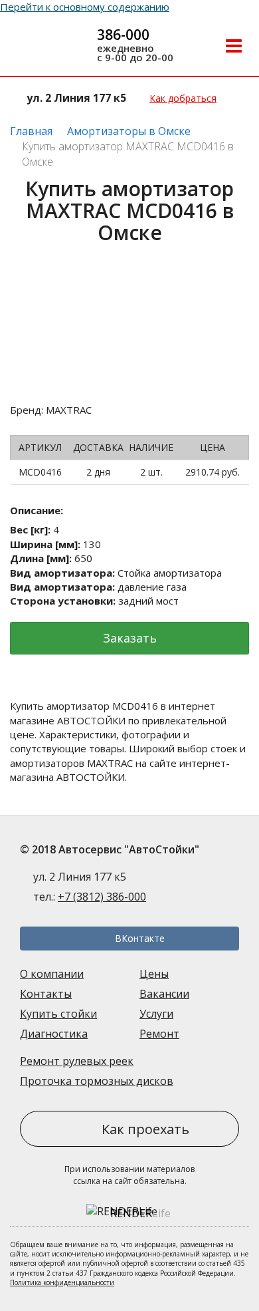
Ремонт (159, 1033)
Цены (154, 973)
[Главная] (44, 47)
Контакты (46, 993)
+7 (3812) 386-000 (102, 896)
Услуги (156, 1013)
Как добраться (182, 98)
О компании (52, 973)
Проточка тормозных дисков (96, 1081)
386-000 (123, 34)
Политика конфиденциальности (62, 1282)
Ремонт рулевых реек (76, 1061)
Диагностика (54, 1033)
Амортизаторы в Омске (129, 131)
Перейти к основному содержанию (84, 6)
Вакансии (164, 993)
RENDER (140, 1213)
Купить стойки (58, 1013)
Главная (31, 131)
